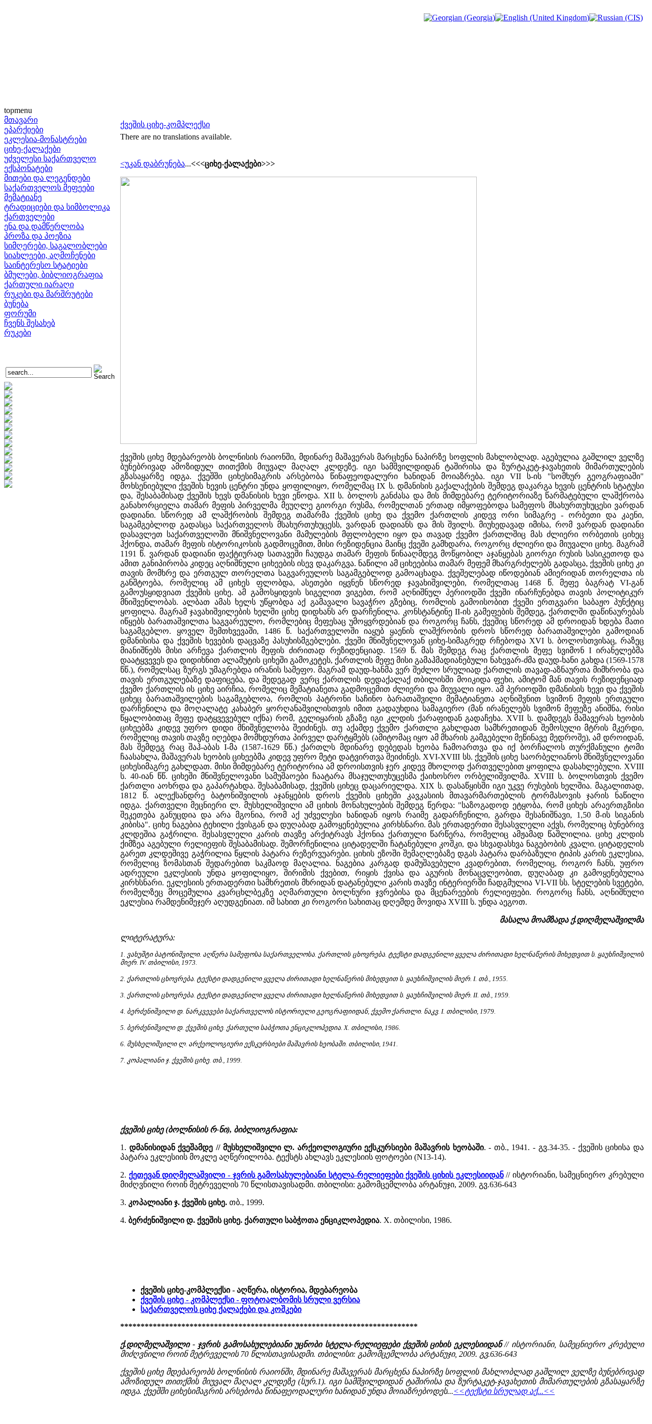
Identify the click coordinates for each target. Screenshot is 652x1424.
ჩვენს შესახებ (29, 323)
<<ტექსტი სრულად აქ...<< (504, 1391)
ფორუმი (20, 313)
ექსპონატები (28, 168)
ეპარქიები (23, 129)
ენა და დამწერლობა (44, 226)
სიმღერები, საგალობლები (55, 245)
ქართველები (29, 216)
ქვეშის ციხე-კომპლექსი (165, 124)
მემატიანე (23, 197)
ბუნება (16, 303)
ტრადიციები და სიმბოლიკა (57, 207)
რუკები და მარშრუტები (48, 294)
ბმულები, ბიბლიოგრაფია (53, 274)
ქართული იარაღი (39, 284)
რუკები (17, 332)
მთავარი (21, 120)
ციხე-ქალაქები (32, 149)
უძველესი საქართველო (50, 158)
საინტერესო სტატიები (46, 265)
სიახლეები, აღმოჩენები (49, 255)
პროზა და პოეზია (37, 236)
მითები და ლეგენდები (47, 178)
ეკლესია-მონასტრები (45, 139)
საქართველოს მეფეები (49, 187)
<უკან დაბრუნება (152, 163)
